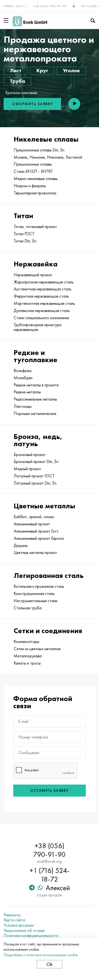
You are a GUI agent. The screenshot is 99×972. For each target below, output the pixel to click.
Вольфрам (22, 370)
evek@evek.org (49, 861)
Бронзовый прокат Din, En (36, 461)
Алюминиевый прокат (32, 524)
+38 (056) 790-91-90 (50, 6)
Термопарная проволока (35, 193)
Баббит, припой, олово (34, 516)
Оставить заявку (49, 790)
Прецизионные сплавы (33, 164)
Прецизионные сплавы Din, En (39, 150)
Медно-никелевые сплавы (35, 178)
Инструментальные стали (35, 600)
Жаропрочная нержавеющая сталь (44, 282)
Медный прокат (27, 468)
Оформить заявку (32, 103)
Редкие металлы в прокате (36, 385)
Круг (42, 70)
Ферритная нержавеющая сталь (41, 296)
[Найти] (92, 21)
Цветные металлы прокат (35, 552)
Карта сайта (14, 920)
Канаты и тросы (27, 663)
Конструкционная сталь (34, 593)
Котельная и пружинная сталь (39, 586)
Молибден (23, 377)
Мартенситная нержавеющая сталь (44, 303)
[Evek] (30, 21)
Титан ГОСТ (24, 233)
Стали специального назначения (41, 317)
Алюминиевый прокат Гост (36, 531)
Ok (49, 964)
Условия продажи (19, 925)
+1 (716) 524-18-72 (49, 874)
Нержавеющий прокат (33, 274)
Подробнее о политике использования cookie (41, 954)
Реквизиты (12, 915)
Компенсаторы (26, 641)
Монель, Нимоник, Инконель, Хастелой (48, 157)
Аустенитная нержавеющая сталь (42, 289)
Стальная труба (28, 608)
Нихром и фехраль (30, 185)
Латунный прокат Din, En (35, 483)
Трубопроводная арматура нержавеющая (37, 327)
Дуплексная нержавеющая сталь (42, 310)
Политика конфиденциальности (31, 935)
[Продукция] (7, 20)
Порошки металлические (35, 413)
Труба (17, 81)
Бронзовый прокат (30, 454)
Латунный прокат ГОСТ (34, 476)
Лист (15, 70)
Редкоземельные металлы (35, 399)
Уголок (71, 70)
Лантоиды (22, 406)
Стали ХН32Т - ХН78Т (33, 171)
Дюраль (21, 545)
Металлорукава (28, 656)
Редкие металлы (27, 392)
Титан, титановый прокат (35, 226)
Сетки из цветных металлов (37, 648)
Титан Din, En (25, 241)
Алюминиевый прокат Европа (39, 538)
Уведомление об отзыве (24, 930)
